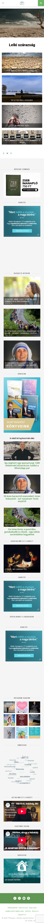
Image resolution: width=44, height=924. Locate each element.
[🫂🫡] (9, 732)
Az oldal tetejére (33, 921)
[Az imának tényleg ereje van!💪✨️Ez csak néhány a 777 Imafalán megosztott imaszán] (34, 732)
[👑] (22, 732)
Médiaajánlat (12, 908)
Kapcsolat (32, 908)
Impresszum (23, 908)
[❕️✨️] (34, 720)
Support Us (22, 914)
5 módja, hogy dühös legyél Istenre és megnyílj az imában (22, 141)
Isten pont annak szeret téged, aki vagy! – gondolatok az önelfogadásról (21, 300)
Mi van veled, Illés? (22, 126)
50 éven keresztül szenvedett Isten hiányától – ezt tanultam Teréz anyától (20, 364)
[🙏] (9, 720)
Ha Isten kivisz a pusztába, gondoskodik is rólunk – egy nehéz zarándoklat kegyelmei (22, 332)
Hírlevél (28, 911)
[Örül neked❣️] (9, 707)
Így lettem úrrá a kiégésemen (22, 100)
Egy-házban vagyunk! (13, 880)
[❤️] (22, 720)
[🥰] (22, 707)
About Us (35, 911)
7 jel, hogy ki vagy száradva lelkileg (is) (22, 71)
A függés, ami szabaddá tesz (16, 569)
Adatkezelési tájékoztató (14, 911)
